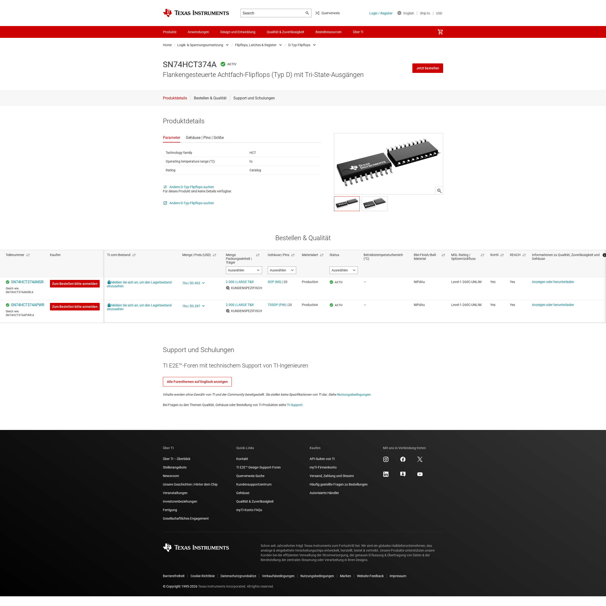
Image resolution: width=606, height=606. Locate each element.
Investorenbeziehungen (180, 501)
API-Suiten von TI (322, 459)
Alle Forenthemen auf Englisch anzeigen (197, 382)
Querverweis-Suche (250, 476)
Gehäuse (242, 493)
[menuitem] (440, 32)
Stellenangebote (175, 467)
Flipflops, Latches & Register (255, 45)
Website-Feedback (370, 576)
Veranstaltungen (175, 493)
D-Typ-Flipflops (299, 45)
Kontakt (242, 459)
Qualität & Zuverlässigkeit (255, 501)
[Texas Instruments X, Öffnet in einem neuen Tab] (420, 461)
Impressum (398, 576)
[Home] (196, 13)
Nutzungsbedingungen (353, 394)
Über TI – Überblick (176, 459)
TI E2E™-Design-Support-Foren (258, 467)
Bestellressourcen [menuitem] (329, 32)
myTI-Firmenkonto (323, 467)
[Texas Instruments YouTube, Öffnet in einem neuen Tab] (420, 476)
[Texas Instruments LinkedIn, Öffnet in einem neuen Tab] (386, 476)
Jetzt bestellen (427, 68)
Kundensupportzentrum (254, 484)
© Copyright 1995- (180, 586)
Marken (345, 576)
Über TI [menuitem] (358, 32)
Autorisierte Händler (324, 493)
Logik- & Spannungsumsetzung (200, 45)
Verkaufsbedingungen (278, 576)
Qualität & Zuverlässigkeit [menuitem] (285, 32)
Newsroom (171, 476)
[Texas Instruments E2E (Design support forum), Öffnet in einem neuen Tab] (403, 476)
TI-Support (295, 405)
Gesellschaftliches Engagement (186, 518)
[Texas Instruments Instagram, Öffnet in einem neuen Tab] (386, 461)
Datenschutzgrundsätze (238, 576)
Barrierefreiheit (174, 576)
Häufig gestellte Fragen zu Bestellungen (339, 484)
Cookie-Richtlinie (203, 576)
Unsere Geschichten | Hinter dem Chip (190, 484)
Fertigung (170, 510)
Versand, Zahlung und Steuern (332, 476)
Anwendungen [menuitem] (198, 32)
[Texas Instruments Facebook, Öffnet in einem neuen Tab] (403, 461)
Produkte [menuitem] (169, 32)
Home (167, 45)
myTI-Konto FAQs (249, 510)
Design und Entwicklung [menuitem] (237, 32)
